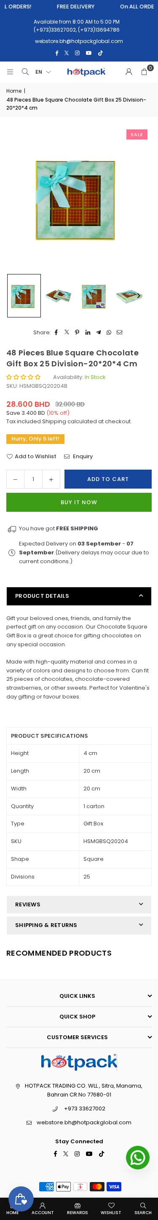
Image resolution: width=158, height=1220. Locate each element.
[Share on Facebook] (56, 332)
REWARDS (77, 1212)
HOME (12, 1212)
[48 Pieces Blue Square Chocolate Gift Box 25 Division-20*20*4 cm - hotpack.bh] (59, 296)
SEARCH (143, 1212)
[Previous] (20, 295)
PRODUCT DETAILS (42, 596)
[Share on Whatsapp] (109, 332)
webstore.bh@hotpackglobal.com (84, 1122)
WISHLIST (111, 1212)
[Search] (25, 72)
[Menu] (10, 72)
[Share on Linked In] (88, 332)
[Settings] (129, 72)
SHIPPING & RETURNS (46, 925)
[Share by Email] (119, 332)
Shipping (54, 421)
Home (13, 90)
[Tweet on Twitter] (67, 332)
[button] (144, 72)
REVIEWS (27, 904)
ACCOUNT (43, 1212)
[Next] (138, 295)
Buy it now (79, 502)
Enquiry (82, 456)
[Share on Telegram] (98, 332)
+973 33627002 (84, 1108)
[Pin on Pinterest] (77, 332)
